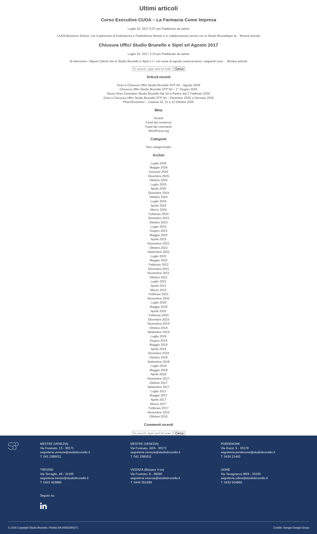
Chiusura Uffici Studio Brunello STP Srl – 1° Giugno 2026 (158, 89)
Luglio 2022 (158, 256)
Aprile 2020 (158, 311)
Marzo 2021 (158, 290)
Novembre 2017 (158, 378)
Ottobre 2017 (158, 383)
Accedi (158, 118)
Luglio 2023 (158, 226)
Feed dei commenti (158, 126)
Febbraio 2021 (159, 294)
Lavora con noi (294, 12)
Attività (59, 12)
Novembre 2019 (158, 323)
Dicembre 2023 (158, 218)
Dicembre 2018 (158, 353)
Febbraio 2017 (159, 408)
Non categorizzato (158, 147)
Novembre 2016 (158, 412)
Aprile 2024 (158, 205)
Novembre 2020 (158, 298)
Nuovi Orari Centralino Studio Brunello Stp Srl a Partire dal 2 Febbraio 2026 (158, 93)
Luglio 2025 (158, 184)
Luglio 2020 (158, 302)
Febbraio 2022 (159, 264)
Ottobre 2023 (158, 222)
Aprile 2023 (158, 239)
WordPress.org (158, 130)
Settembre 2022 (158, 252)
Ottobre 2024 (158, 197)
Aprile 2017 (158, 399)
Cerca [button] (179, 68)
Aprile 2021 (158, 285)
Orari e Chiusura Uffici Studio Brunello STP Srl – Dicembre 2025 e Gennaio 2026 (159, 98)
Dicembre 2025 (158, 176)
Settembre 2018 (158, 361)
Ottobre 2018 (158, 357)
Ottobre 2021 (158, 277)
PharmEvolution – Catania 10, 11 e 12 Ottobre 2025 (158, 102)
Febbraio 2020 (159, 315)
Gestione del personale (263, 12)
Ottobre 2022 (158, 247)
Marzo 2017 (158, 404)
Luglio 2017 (158, 391)
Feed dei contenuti (158, 122)
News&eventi (101, 12)
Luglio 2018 (158, 365)
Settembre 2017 (158, 387)
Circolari (79, 12)
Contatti (122, 12)
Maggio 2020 (159, 306)
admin (185, 28)
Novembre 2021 (158, 273)
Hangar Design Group (296, 527)
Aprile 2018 (158, 374)
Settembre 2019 (158, 332)
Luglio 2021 (158, 281)
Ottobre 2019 (158, 328)
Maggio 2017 (159, 395)
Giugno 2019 (158, 340)
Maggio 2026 (159, 167)
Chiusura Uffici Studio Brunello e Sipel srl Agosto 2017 (158, 44)
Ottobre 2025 (158, 180)
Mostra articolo (250, 35)
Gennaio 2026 (158, 171)
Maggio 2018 (159, 370)
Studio (41, 12)
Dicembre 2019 (158, 319)
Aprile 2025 (158, 188)
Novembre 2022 (158, 243)
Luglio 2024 (158, 201)
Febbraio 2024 (159, 214)
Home (27, 12)
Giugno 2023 (158, 230)
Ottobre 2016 (158, 416)
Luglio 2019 (158, 336)
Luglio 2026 (158, 163)
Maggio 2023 (159, 235)
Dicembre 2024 (158, 193)
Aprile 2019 (158, 349)
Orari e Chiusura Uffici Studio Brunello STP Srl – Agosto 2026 (158, 85)
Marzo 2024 (158, 209)
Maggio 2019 (159, 344)
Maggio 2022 (159, 260)
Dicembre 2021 (158, 269)
